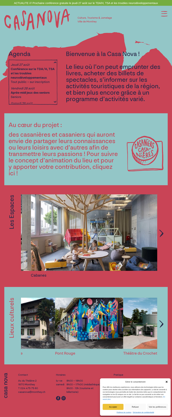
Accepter (113, 407)
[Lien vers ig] (63, 398)
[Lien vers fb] (58, 398)
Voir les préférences (157, 407)
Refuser (135, 407)
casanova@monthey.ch (31, 392)
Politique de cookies (124, 412)
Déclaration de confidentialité (143, 412)
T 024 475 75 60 (28, 388)
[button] (166, 381)
